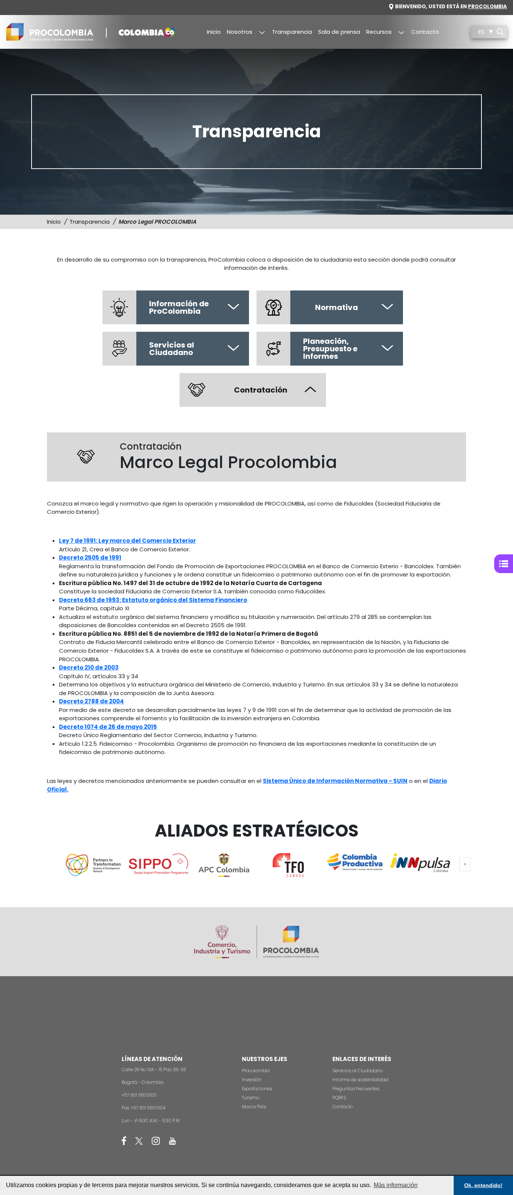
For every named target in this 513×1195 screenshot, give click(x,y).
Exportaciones (257, 1088)
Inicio (214, 32)
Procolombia (487, 6)
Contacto (425, 32)
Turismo (250, 1097)
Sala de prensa (339, 32)
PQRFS (339, 1097)
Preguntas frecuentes (355, 1088)
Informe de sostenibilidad (360, 1079)
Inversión (251, 1079)
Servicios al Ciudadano (357, 1070)
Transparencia (292, 32)
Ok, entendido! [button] (483, 1185)
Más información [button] (396, 1185)
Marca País (254, 1106)
